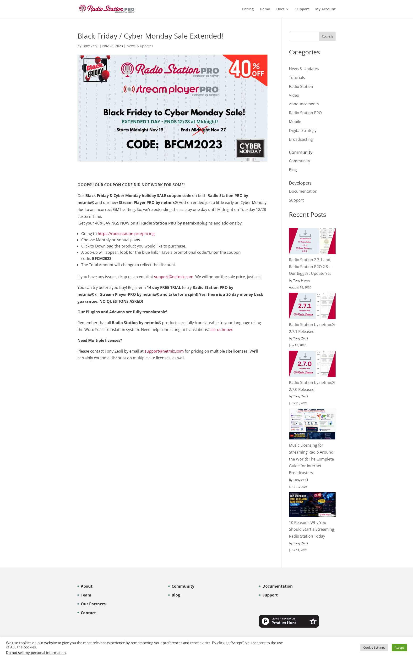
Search (327, 36)
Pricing (248, 9)
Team (86, 595)
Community (299, 160)
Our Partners (93, 604)
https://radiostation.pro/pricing (126, 246)
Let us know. (222, 342)
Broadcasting (301, 139)
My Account (325, 9)
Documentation (303, 191)
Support (302, 9)
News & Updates (140, 46)
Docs (280, 9)
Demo (265, 9)
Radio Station (301, 86)
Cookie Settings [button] (374, 647)
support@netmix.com (173, 289)
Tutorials (297, 77)
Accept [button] (399, 647)
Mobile (295, 121)
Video (294, 95)
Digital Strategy (302, 130)
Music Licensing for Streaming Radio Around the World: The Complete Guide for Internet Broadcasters (311, 459)
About (86, 586)
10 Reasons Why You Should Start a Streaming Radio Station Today (311, 529)
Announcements (304, 104)
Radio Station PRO (305, 112)
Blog (293, 169)
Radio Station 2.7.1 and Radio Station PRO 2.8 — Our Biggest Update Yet (311, 266)
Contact (88, 612)
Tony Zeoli (90, 46)
